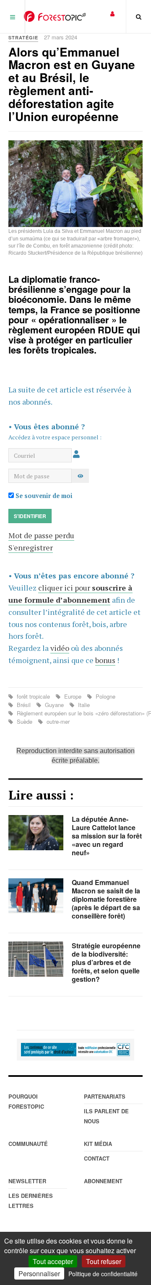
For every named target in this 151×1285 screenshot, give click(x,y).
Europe (72, 696)
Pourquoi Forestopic (26, 1101)
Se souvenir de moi (43, 496)
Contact (96, 1158)
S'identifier (30, 516)
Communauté (28, 1144)
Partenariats (104, 1096)
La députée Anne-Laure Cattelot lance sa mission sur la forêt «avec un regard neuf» (107, 835)
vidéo (59, 648)
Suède (24, 721)
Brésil (23, 705)
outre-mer (57, 721)
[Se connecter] (112, 13)
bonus (105, 660)
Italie (83, 705)
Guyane (54, 705)
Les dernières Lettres (30, 1201)
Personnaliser (39, 1273)
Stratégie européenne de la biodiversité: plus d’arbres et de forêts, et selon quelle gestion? (106, 962)
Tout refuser (103, 1261)
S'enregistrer (30, 547)
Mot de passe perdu (41, 535)
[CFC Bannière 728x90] (75, 1050)
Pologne (104, 696)
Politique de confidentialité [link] (103, 1274)
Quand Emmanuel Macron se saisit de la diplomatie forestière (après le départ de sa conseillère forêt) (106, 899)
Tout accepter (53, 1261)
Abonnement (103, 1181)
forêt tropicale (33, 696)
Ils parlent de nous (106, 1116)
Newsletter (27, 1181)
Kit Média (98, 1144)
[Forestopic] (55, 16)
